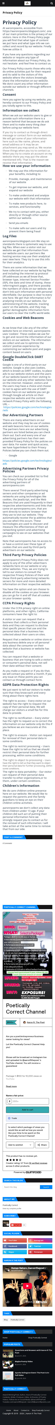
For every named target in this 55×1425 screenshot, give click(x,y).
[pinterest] (40, 1252)
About (16, 1410)
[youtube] (15, 1240)
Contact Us (25, 1410)
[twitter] (40, 1246)
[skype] (15, 1252)
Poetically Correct (10, 1205)
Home (5, 1337)
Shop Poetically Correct (37, 1337)
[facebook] (15, 1246)
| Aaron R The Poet (33, 1413)
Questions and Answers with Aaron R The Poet (33, 1351)
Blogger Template (22, 1419)
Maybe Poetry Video (24, 1361)
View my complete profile (12, 1208)
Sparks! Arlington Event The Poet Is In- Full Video (32, 1373)
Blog (5, 1320)
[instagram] (40, 1240)
